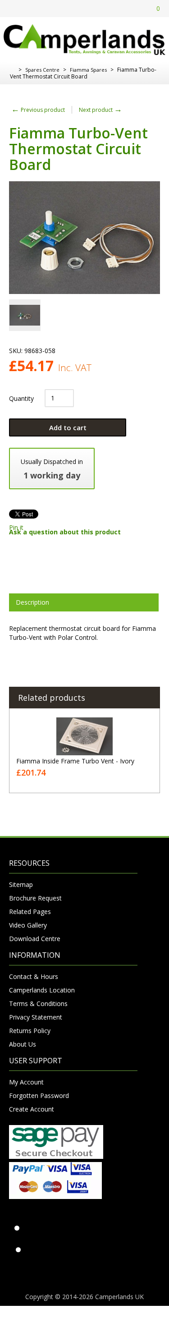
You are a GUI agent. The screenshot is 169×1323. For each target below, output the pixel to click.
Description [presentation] (32, 602)
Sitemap (21, 884)
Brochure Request (35, 898)
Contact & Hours (33, 976)
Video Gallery (28, 925)
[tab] (84, 602)
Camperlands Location (42, 990)
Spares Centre (42, 69)
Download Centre (34, 938)
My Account (26, 1082)
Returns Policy (29, 1030)
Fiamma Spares (88, 69)
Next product (100, 110)
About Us (22, 1044)
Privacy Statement (35, 1017)
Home (12, 70)
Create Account (31, 1109)
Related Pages (30, 911)
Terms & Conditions (38, 1003)
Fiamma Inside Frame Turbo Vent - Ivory (75, 761)
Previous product (38, 110)
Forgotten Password (39, 1095)
